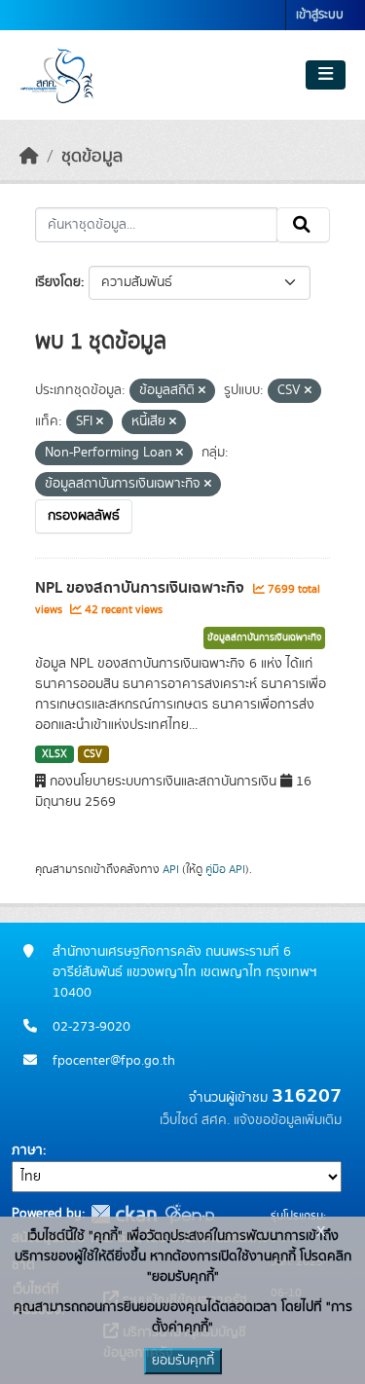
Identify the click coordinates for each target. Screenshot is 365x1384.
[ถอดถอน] (202, 391)
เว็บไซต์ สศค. (195, 1120)
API (171, 869)
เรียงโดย (58, 282)
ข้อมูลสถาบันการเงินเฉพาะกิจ (264, 637)
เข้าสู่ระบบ (320, 15)
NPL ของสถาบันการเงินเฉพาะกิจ (141, 588)
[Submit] (303, 224)
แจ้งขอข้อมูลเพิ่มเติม (288, 1120)
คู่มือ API (225, 869)
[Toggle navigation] (326, 75)
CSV (93, 754)
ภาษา (27, 1150)
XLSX (54, 754)
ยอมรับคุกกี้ (183, 1360)
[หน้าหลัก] (29, 156)
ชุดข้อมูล (92, 156)
